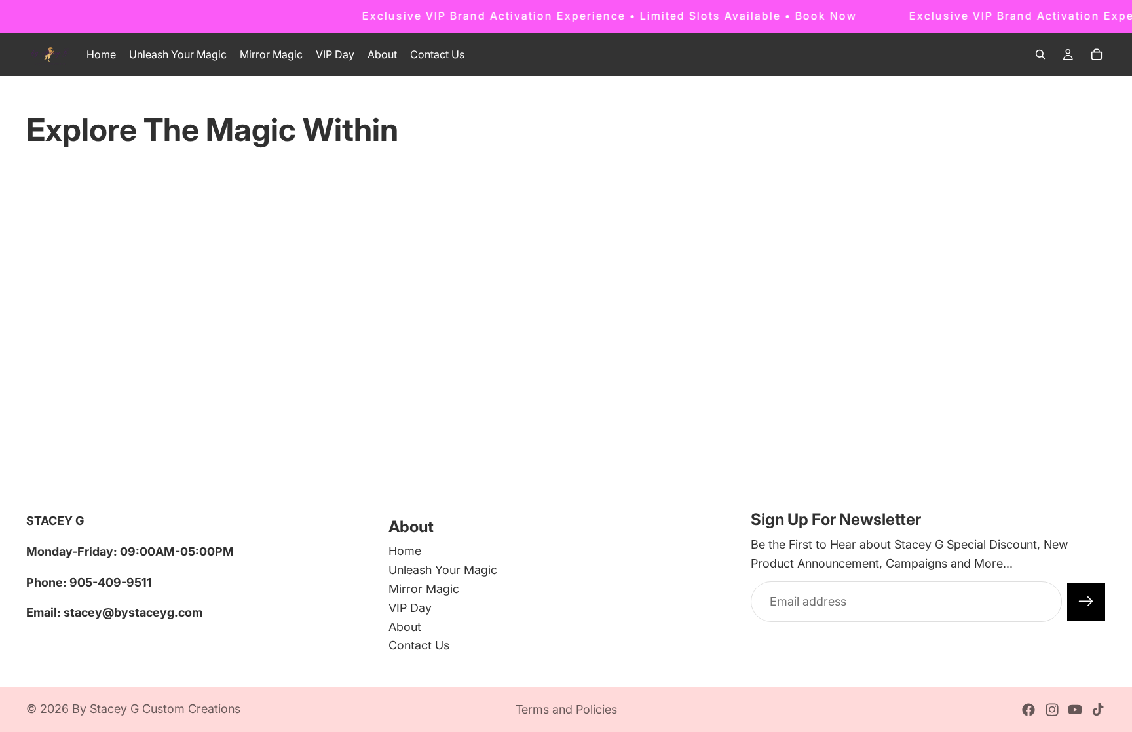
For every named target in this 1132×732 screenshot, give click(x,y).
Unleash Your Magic (442, 570)
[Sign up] (1086, 602)
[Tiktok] (1098, 710)
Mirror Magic (423, 589)
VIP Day (410, 608)
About (404, 627)
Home (404, 551)
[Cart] (1096, 54)
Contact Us (418, 645)
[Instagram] (1052, 710)
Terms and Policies (566, 709)
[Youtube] (1075, 710)
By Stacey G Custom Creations (156, 709)
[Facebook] (1028, 710)
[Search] (1040, 54)
